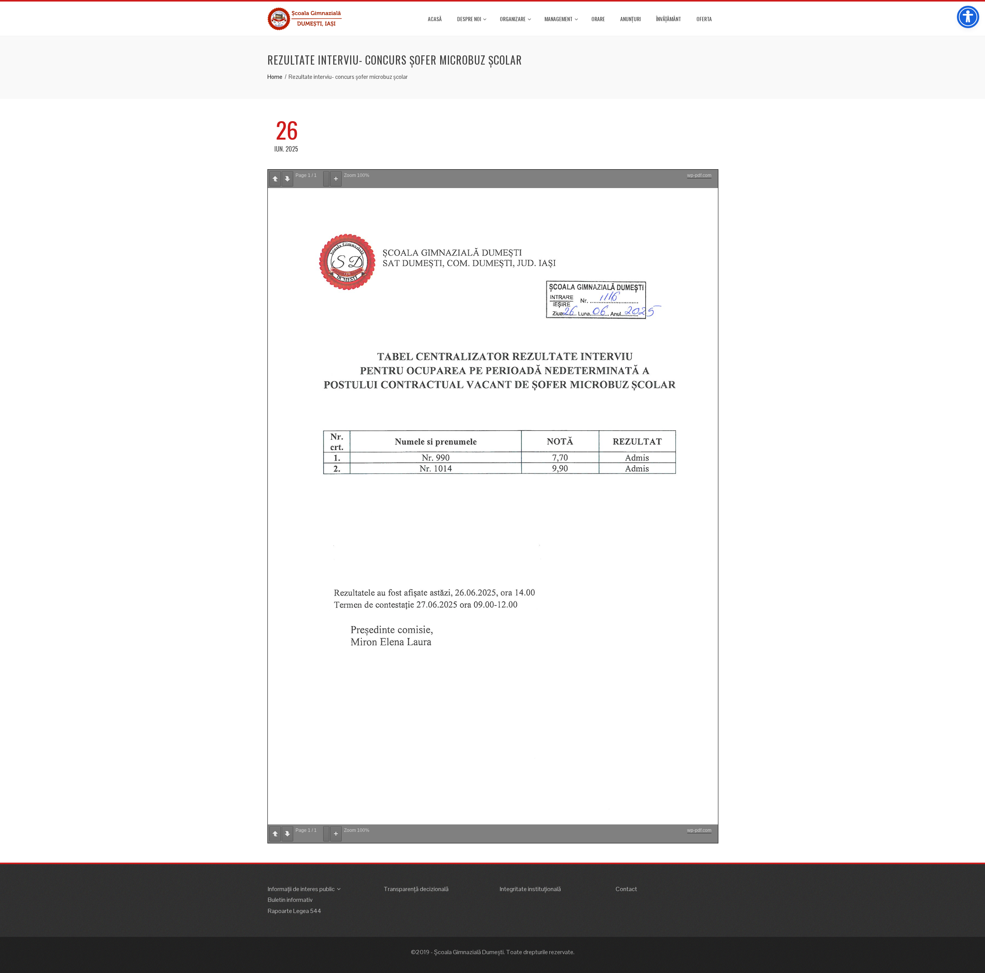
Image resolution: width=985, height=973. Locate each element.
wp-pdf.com (699, 175)
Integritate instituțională (530, 889)
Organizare (513, 19)
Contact (626, 889)
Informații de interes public (301, 889)
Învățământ (668, 19)
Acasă (435, 19)
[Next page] (287, 179)
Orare (598, 19)
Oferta (704, 19)
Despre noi (469, 19)
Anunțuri (630, 19)
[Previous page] (275, 179)
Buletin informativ (290, 900)
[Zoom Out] (326, 179)
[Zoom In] (336, 179)
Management (558, 19)
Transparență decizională (416, 889)
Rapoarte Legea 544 (294, 911)
